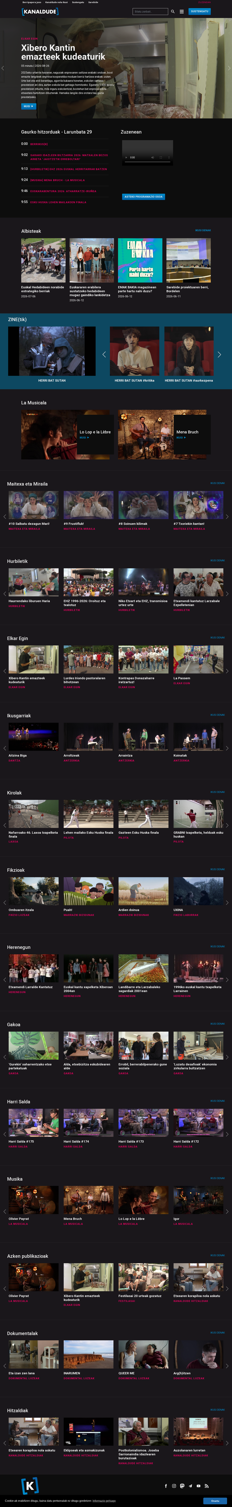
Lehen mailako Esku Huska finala (88, 833)
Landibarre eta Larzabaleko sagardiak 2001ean (139, 989)
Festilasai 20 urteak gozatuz (60, 56)
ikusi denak (203, 230)
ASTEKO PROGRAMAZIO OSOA (144, 196)
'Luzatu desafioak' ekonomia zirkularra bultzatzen (195, 1066)
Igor (176, 1219)
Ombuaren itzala (21, 910)
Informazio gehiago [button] (104, 1500)
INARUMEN (72, 1373)
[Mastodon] (182, 1486)
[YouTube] (198, 1486)
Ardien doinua (129, 910)
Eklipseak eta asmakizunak (84, 1450)
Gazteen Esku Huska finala (139, 833)
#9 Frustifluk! (74, 524)
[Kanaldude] (40, 11)
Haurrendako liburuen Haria (29, 601)
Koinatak (180, 755)
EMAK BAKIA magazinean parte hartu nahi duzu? (137, 289)
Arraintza (125, 755)
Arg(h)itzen (182, 1373)
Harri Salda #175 (21, 1141)
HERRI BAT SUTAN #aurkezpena (189, 380)
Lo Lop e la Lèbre (132, 1219)
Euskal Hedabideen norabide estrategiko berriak (42, 289)
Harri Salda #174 (76, 1141)
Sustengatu (78, 2)
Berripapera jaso (32, 2)
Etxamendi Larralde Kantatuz (31, 987)
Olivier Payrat (19, 1219)
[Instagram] (174, 1486)
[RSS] (206, 1486)
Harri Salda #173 (131, 1141)
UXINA (178, 910)
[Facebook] (166, 1486)
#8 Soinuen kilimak (133, 524)
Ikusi (27, 102)
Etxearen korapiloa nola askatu (197, 1296)
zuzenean (204, 2)
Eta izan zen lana (22, 1373)
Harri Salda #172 (186, 1141)
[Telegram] (190, 1486)
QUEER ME (127, 1373)
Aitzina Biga (18, 755)
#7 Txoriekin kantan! (189, 524)
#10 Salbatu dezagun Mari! (29, 524)
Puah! (68, 910)
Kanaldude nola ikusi (56, 2)
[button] (2, 68)
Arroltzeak (71, 755)
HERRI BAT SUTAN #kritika (134, 380)
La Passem (182, 678)
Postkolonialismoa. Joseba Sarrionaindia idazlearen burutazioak (139, 1454)
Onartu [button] (215, 1501)
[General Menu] (182, 11)
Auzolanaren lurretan (189, 1450)
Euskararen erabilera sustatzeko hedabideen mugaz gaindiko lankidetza (90, 291)
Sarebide (93, 2)
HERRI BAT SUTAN (52, 380)
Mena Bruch (73, 1219)
